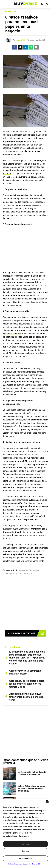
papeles (28, 573)
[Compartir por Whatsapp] (31, 47)
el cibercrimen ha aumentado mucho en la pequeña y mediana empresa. (25, 330)
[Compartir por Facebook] (14, 47)
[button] (47, 802)
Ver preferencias (25, 858)
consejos (23, 570)
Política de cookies (15, 864)
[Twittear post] (20, 47)
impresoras (18, 573)
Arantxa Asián (21, 40)
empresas (7, 573)
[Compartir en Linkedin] (25, 47)
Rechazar (25, 851)
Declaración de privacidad (32, 864)
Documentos (35, 570)
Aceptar (25, 844)
